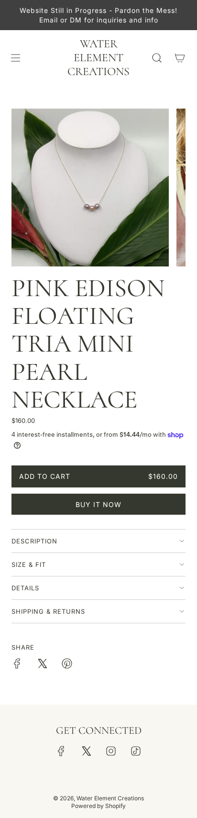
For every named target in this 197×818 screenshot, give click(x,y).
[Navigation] (15, 57)
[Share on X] (42, 665)
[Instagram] (110, 751)
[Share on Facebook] (17, 665)
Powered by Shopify (98, 805)
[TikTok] (135, 751)
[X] (86, 751)
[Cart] (179, 57)
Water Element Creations (98, 57)
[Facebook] (61, 751)
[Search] (156, 57)
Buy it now (98, 504)
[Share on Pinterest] (66, 665)
